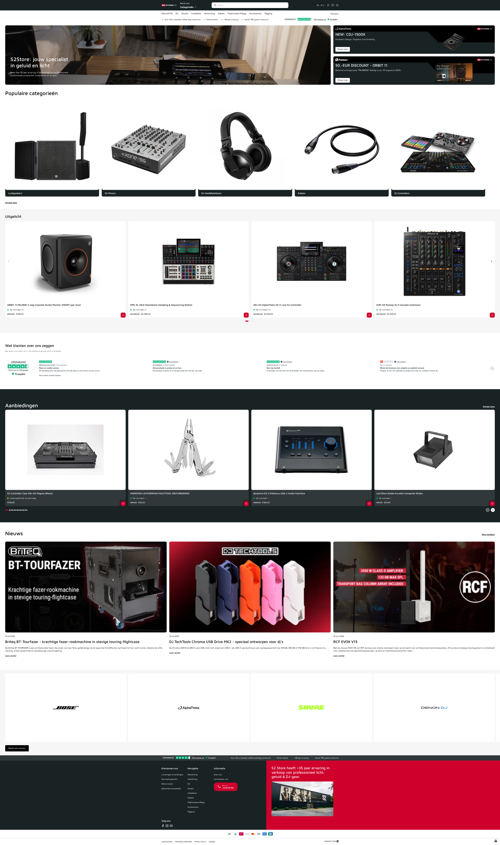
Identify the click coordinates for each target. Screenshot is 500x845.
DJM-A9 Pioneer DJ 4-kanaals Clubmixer (398, 305)
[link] (52, 150)
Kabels (191, 798)
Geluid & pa (193, 774)
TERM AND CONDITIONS (183, 842)
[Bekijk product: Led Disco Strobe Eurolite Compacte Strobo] (434, 450)
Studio (191, 788)
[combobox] (321, 5)
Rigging (191, 812)
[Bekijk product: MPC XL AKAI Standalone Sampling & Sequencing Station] (188, 261)
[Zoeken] (214, 5)
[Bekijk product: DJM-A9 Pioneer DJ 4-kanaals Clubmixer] (434, 261)
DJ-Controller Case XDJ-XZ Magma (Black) (30, 493)
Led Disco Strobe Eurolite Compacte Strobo (399, 493)
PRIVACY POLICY (200, 842)
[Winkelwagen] (337, 5)
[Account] (328, 5)
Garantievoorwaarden (171, 788)
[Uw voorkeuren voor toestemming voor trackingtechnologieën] (495, 840)
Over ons (218, 774)
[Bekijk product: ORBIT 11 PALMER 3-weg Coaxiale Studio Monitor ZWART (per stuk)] (65, 261)
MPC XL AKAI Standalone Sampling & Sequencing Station (161, 305)
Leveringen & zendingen (172, 774)
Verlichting (192, 779)
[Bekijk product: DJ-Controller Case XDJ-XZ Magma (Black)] (65, 450)
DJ (189, 784)
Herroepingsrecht (169, 779)
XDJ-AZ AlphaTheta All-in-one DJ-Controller (277, 305)
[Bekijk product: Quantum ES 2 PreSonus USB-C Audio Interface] (311, 450)
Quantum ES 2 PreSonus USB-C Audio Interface (279, 493)
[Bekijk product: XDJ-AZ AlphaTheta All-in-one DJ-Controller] (311, 261)
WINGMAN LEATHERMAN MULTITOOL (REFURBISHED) (159, 493)
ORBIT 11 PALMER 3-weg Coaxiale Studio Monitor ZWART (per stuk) (44, 305)
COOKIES (212, 842)
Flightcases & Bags (196, 802)
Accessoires (193, 807)
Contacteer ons (221, 779)
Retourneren (167, 784)
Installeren (192, 793)
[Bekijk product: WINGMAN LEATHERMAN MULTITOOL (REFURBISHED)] (188, 450)
